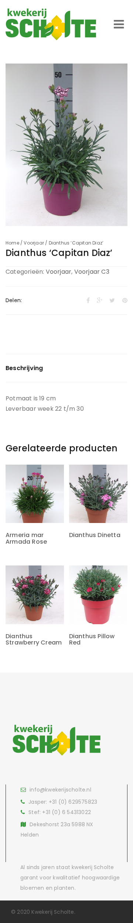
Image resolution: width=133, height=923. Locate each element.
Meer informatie (34, 504)
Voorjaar (34, 243)
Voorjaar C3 (91, 271)
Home (12, 243)
